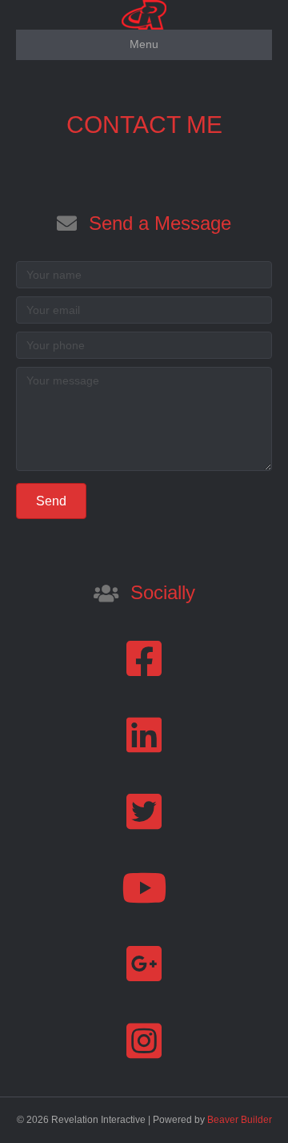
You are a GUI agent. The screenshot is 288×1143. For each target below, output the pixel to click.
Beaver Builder (239, 1119)
